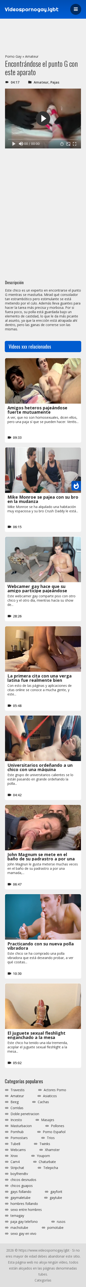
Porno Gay (13, 56)
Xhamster (52, 1150)
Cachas (43, 1102)
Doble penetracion (25, 1114)
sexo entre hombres (26, 1210)
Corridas (17, 1108)
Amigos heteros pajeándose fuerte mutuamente (37, 410)
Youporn (43, 1156)
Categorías (43, 1280)
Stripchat (17, 1168)
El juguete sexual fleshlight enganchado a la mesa (36, 1035)
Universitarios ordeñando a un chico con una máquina (40, 767)
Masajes (47, 1120)
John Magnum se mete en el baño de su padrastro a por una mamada (41, 859)
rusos (61, 1222)
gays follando (21, 1192)
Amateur (31, 56)
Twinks (44, 1144)
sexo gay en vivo (23, 1234)
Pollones (57, 1126)
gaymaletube (21, 1198)
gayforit (56, 1192)
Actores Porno (55, 1090)
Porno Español (54, 1132)
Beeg (15, 1102)
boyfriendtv (19, 1174)
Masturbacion (21, 1126)
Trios (51, 1138)
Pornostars (19, 1138)
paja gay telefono (24, 1222)
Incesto (16, 1120)
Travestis (18, 1090)
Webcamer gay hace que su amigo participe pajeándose (37, 588)
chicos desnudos (23, 1180)
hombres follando (24, 1204)
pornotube (55, 1228)
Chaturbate (47, 1162)
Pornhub (17, 1132)
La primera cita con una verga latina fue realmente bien (39, 678)
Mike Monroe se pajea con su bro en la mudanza (42, 499)
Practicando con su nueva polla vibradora (40, 946)
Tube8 (15, 1144)
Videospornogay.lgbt (32, 9)
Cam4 (15, 1162)
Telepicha (50, 1168)
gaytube (56, 1198)
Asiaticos (50, 1096)
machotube (19, 1228)
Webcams (18, 1150)
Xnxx (14, 1156)
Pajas (54, 82)
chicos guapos (22, 1186)
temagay (17, 1216)
